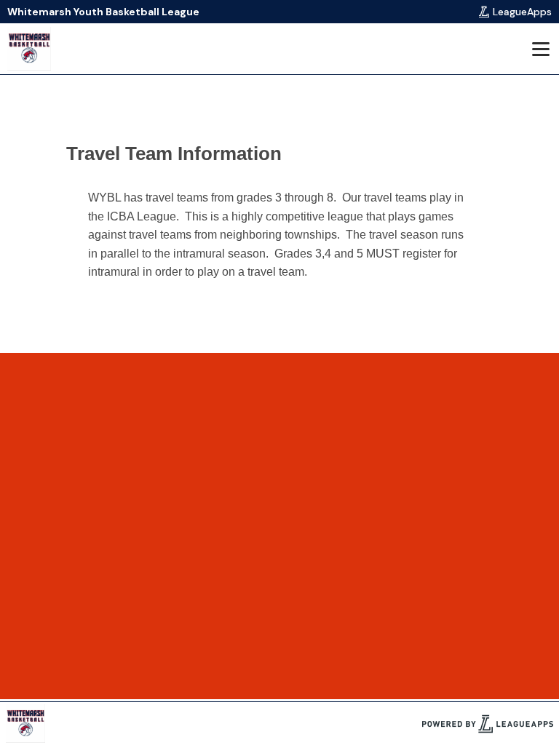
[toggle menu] (540, 48)
